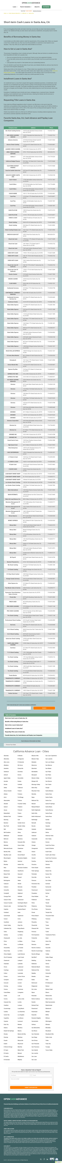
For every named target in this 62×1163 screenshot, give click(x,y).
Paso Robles (35, 896)
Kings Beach (21, 928)
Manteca (20, 1027)
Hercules (20, 887)
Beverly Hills (7, 851)
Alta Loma (6, 762)
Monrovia (34, 765)
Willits (47, 1015)
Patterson (34, 899)
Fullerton (20, 816)
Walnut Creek (49, 989)
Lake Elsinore (21, 954)
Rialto (33, 979)
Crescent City (7, 1002)
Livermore (20, 989)
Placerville (34, 925)
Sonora (47, 842)
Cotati (5, 995)
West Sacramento (50, 1002)
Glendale (20, 835)
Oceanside (34, 839)
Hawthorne (21, 871)
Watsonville (49, 995)
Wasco (47, 992)
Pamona (34, 880)
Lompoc (20, 1005)
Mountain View (36, 791)
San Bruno (34, 1031)
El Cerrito (6, 1056)
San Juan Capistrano (51, 755)
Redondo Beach (36, 967)
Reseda (34, 976)
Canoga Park (7, 896)
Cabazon (6, 883)
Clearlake (6, 963)
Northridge (34, 819)
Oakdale (34, 829)
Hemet (19, 883)
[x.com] (40, 1159)
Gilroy (19, 832)
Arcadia (6, 781)
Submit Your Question (31, 1087)
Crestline (6, 1005)
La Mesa (20, 941)
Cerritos (6, 935)
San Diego (34, 1037)
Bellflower (6, 835)
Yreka (47, 1040)
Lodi (19, 995)
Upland (47, 944)
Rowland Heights (36, 1018)
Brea (5, 867)
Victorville (48, 973)
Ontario (34, 842)
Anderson (6, 771)
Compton (6, 979)
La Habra (20, 935)
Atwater (6, 803)
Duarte (5, 1040)
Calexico (6, 887)
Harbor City (21, 864)
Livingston (20, 992)
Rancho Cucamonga (37, 951)
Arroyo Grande (7, 791)
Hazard (20, 877)
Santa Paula (49, 813)
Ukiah (47, 938)
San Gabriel (35, 1050)
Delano (6, 1027)
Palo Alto (34, 877)
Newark (34, 803)
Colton (5, 973)
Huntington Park (22, 906)
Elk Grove (20, 765)
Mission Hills (35, 755)
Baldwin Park (7, 816)
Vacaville (48, 947)
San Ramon (49, 781)
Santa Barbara (49, 791)
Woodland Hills (50, 1034)
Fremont (20, 810)
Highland (20, 893)
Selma (47, 832)
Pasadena (34, 893)
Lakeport (20, 960)
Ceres (5, 931)
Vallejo (47, 954)
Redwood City (35, 970)
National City (35, 800)
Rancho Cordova (36, 947)
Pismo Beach (35, 915)
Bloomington (7, 858)
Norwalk (34, 823)
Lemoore (20, 979)
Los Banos (20, 1018)
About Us (37, 7)
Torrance (48, 919)
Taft (47, 896)
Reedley (34, 973)
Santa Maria (49, 807)
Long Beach (21, 1008)
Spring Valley (49, 861)
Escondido (20, 778)
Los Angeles (21, 1015)
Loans (14, 7)
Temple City (49, 912)
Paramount (35, 890)
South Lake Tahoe (50, 855)
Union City (48, 941)
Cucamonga (7, 1008)
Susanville (48, 890)
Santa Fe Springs (50, 803)
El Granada (7, 1059)
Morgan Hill (35, 781)
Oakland (34, 835)
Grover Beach (21, 855)
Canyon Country (8, 903)
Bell (5, 829)
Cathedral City (7, 928)
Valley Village (49, 957)
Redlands (34, 963)
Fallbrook (20, 787)
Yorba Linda (49, 1037)
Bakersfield (7, 813)
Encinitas (20, 771)
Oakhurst (34, 832)
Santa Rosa (49, 816)
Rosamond (34, 1008)
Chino (5, 944)
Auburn (6, 807)
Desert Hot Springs (9, 1031)
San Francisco (35, 1047)
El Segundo (21, 759)
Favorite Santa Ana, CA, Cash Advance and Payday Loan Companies (23, 735)
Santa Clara (49, 794)
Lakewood (20, 967)
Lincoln (20, 983)
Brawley (6, 864)
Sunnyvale (48, 887)
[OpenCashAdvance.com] (31, 3)
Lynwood (20, 1021)
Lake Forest (21, 957)
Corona (6, 989)
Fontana (20, 794)
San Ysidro (48, 784)
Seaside (48, 826)
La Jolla (20, 938)
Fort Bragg (20, 797)
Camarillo (6, 890)
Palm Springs (35, 871)
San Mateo (48, 768)
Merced (20, 1053)
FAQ (14, 1104)
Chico (5, 941)
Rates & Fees (29, 1104)
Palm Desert (35, 867)
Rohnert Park (35, 1005)
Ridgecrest (34, 986)
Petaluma (34, 906)
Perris (33, 903)
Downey (6, 1037)
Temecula (48, 909)
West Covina (49, 999)
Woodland (48, 1031)
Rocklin (34, 1002)
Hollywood (20, 899)
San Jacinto (35, 1053)
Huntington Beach (22, 903)
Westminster (49, 1005)
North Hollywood (36, 816)
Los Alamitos (21, 1011)
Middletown (21, 1056)
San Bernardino (36, 1027)
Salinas (34, 1024)
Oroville (34, 855)
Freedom (20, 807)
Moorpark (34, 775)
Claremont (6, 960)
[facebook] (44, 1159)
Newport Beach (36, 807)
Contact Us (23, 1104)
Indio (19, 912)
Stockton (48, 867)
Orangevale (35, 848)
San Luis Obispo (50, 762)
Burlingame (7, 880)
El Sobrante (21, 762)
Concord (6, 983)
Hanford (20, 861)
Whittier (48, 1011)
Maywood (20, 1043)
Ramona (34, 944)
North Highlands (36, 810)
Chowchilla (7, 947)
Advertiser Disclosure (37, 11)
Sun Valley (48, 880)
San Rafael (48, 778)
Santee (47, 819)
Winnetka (48, 1027)
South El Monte (50, 848)
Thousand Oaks (50, 915)
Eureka (19, 781)
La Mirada (20, 944)
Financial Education (8, 1104)
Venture (48, 970)
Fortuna (20, 800)
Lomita (19, 1002)
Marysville (20, 1040)
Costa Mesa (7, 992)
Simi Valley (48, 839)
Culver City (6, 1015)
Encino (19, 775)
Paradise (34, 887)
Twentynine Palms (50, 935)
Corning (6, 986)
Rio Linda (34, 989)
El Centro (6, 1053)
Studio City (48, 871)
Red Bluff (34, 957)
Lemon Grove (21, 976)
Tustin (47, 931)
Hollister (20, 896)
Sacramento (35, 1021)
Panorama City (36, 883)
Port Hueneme (35, 935)
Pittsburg (34, 919)
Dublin (5, 1043)
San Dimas (35, 1040)
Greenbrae (20, 848)
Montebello (35, 771)
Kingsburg (20, 931)
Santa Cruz (48, 800)
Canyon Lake (7, 906)
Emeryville (20, 768)
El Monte (20, 755)
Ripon (33, 992)
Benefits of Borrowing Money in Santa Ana (16, 721)
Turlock (47, 928)
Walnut (47, 986)
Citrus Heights (7, 954)
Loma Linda (21, 999)
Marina (19, 1031)
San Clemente (35, 1034)
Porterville (34, 938)
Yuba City (48, 1043)
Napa (33, 797)
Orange (33, 845)
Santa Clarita (49, 797)
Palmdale (34, 874)
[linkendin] (47, 1159)
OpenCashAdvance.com (15, 1160)
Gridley (19, 851)
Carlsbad (6, 912)
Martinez (20, 1037)
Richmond (34, 983)
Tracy (47, 922)
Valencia (48, 951)
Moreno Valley (35, 778)
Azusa (5, 810)
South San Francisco (51, 858)
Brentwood (7, 871)
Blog (16, 1104)
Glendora (20, 839)
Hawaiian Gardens (23, 867)
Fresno (19, 813)
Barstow (6, 823)
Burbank (6, 877)
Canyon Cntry (7, 899)
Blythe (5, 861)
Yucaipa (48, 1047)
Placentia (34, 922)
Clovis (5, 967)
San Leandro (49, 759)
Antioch (6, 775)
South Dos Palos (50, 845)
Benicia (6, 842)
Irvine (19, 919)
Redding (34, 960)
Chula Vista (7, 951)
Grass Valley (21, 845)
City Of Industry (8, 957)
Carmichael (7, 915)
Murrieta (34, 794)
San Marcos (49, 765)
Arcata (5, 784)
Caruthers (6, 922)
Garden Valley (21, 826)
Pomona (34, 931)
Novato (33, 826)
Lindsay (20, 986)
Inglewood (20, 915)
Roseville (34, 1015)
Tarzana (48, 899)
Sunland (48, 883)
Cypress (6, 1021)
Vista (47, 979)
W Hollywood (49, 983)
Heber (19, 880)
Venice (47, 963)
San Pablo (48, 771)
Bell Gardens (7, 832)
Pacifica (34, 861)
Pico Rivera (35, 909)
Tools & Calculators (25, 7)
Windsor (48, 1024)
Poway (33, 941)
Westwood (48, 1008)
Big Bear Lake (7, 855)
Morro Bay (34, 787)
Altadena (6, 765)
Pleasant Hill (35, 928)
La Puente (20, 947)
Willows (48, 1018)
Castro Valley (7, 925)
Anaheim (6, 768)
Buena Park (7, 874)
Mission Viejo (35, 759)
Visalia (47, 976)
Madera (20, 1024)
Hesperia (20, 890)
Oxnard (33, 858)
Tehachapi (48, 906)
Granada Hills (21, 842)
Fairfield (20, 784)
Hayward (20, 874)
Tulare (47, 925)
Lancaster (20, 970)
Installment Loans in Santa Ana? (14, 728)
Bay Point (6, 826)
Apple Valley (7, 778)
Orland (33, 851)
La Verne (20, 951)
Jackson (20, 922)
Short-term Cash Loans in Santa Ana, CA (16, 718)
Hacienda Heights (22, 858)
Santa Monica (49, 810)
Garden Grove (21, 823)
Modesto (34, 762)
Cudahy (6, 1011)
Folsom (20, 791)
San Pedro (48, 775)
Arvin (5, 797)
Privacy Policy (39, 1104)
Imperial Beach (22, 909)
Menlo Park (21, 1050)
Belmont (6, 839)
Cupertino (6, 1018)
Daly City (6, 1024)
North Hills (34, 813)
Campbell (6, 893)
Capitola (6, 909)
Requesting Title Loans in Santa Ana (15, 732)
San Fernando (35, 1043)
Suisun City (49, 874)
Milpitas (20, 1059)
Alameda (6, 755)
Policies (34, 1104)
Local (19, 1104)
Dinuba (6, 1034)
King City (20, 925)
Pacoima (34, 864)
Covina (5, 999)
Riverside (34, 995)
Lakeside (20, 963)
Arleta (5, 787)
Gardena (20, 829)
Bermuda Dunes (8, 848)
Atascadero (7, 800)
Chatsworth (7, 938)
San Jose (34, 1056)
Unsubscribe (55, 1104)
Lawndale (20, 973)
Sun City (48, 877)
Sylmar (47, 893)
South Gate (48, 851)
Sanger (47, 787)
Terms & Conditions (47, 1104)
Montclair (34, 768)
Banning (6, 819)
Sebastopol (49, 829)
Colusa (5, 976)
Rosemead (34, 1011)
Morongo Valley (36, 784)
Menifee (20, 1047)
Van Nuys (48, 960)
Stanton (48, 864)
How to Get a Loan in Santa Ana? (14, 725)
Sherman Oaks (49, 835)
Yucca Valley (49, 1050)
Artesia (5, 794)
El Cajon (6, 1050)
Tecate (47, 903)
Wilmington (49, 1021)
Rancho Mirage (36, 954)
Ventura (48, 967)
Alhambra (6, 759)
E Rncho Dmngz (8, 1047)
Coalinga (6, 970)
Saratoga (48, 823)
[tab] (31, 744)
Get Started (46, 7)
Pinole (33, 912)
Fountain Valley (22, 803)
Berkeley (6, 845)
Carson (6, 919)
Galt (19, 819)
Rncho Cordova (36, 999)
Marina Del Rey (22, 1034)
